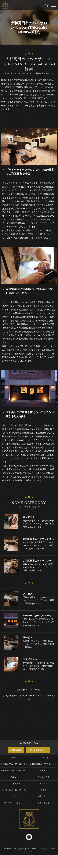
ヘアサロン (36, 690)
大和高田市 (22, 690)
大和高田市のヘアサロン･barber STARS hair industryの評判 (29, 697)
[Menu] (53, 5)
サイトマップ (43, 803)
